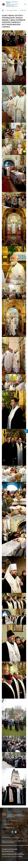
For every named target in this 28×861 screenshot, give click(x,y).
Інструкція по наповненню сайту (9, 849)
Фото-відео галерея (12, 10)
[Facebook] (12, 832)
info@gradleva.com (9, 827)
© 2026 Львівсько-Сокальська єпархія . (10, 837)
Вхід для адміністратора (8, 851)
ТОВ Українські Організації (8, 842)
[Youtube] (16, 832)
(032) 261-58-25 (8, 824)
